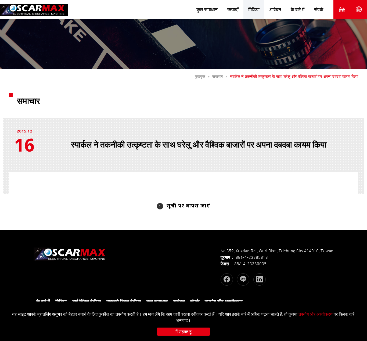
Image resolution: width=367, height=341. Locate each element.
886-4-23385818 (252, 257)
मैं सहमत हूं (183, 331)
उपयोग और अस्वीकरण (315, 314)
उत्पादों (233, 9)
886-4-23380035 (250, 263)
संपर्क (318, 9)
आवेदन (275, 9)
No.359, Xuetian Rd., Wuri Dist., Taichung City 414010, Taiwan (277, 250)
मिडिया (254, 9)
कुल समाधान (207, 9)
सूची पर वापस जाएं (188, 206)
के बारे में (297, 9)
